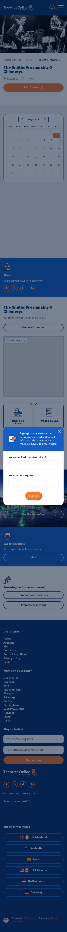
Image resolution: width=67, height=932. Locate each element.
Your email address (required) (27, 457)
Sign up (33, 495)
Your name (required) (22, 475)
